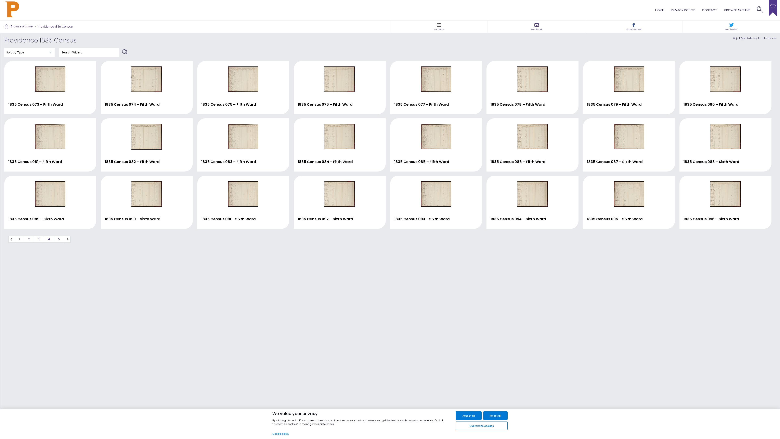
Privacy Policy (683, 10)
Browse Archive (22, 26)
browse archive (737, 10)
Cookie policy (280, 434)
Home (659, 10)
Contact (709, 10)
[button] (439, 25)
